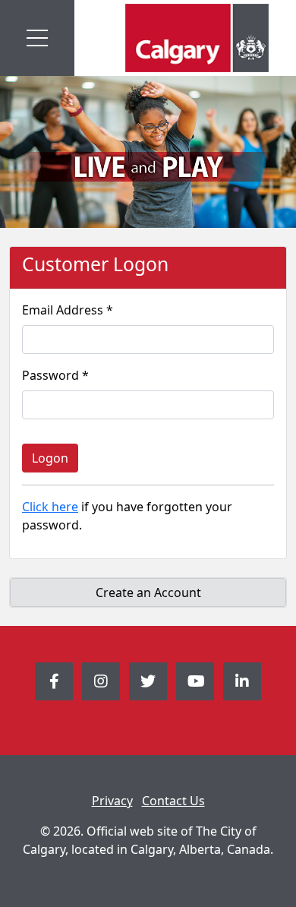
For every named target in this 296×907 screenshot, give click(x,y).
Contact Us (173, 800)
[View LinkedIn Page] (242, 681)
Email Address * (67, 310)
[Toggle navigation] (37, 38)
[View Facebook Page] (54, 681)
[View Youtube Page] (195, 681)
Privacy (112, 800)
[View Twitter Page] (148, 681)
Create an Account (148, 592)
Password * (55, 375)
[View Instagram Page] (101, 681)
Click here (50, 506)
